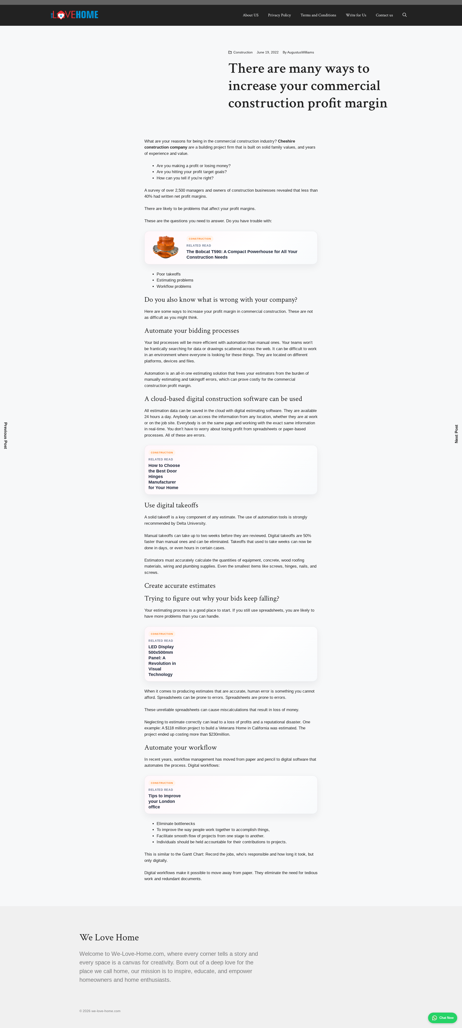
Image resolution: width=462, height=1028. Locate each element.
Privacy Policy (279, 15)
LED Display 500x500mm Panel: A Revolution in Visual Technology (162, 660)
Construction (243, 52)
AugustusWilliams (300, 52)
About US (250, 15)
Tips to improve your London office (164, 801)
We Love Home (109, 937)
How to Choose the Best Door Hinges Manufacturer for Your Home (164, 476)
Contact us (384, 15)
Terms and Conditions (318, 15)
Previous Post (5, 435)
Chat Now (446, 1018)
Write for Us (356, 15)
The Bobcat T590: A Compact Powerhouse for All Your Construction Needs (241, 254)
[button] (404, 15)
